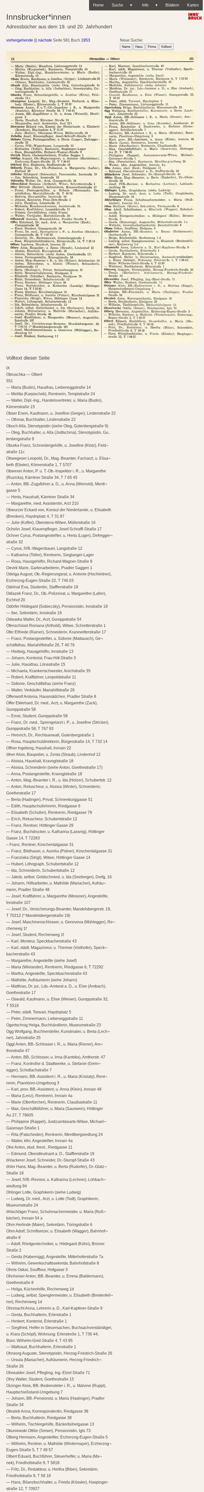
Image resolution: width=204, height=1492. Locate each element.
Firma (152, 47)
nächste (45, 40)
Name (126, 47)
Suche (122, 5)
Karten (193, 5)
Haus (139, 47)
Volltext (166, 47)
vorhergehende (19, 40)
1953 (85, 40)
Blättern (172, 5)
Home (98, 5)
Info (148, 5)
